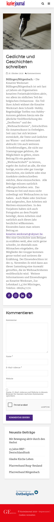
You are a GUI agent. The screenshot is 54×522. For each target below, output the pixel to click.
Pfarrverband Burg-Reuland (25, 466)
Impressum (44, 511)
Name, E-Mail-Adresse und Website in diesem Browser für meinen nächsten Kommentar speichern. (27, 394)
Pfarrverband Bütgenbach (24, 472)
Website (9, 379)
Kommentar (11, 320)
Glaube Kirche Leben (21, 459)
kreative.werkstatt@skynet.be (24, 234)
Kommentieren (34, 73)
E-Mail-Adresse (14, 368)
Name (9, 357)
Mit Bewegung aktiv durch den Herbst (27, 441)
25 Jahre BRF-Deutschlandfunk (19, 451)
